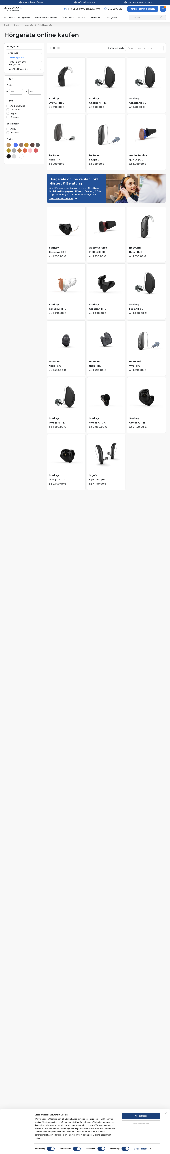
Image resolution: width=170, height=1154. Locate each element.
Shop (16, 25)
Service (81, 17)
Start (6, 25)
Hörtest (8, 17)
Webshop (96, 17)
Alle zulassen (141, 1116)
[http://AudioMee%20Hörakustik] (13, 9)
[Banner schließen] (166, 1113)
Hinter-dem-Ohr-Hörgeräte (18, 63)
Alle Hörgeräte (16, 57)
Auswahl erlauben (141, 1124)
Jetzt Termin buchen (61, 198)
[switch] (77, 1149)
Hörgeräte (24, 17)
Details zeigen (140, 1149)
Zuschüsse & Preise (46, 17)
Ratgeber (112, 17)
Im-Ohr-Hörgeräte (18, 69)
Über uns (67, 17)
